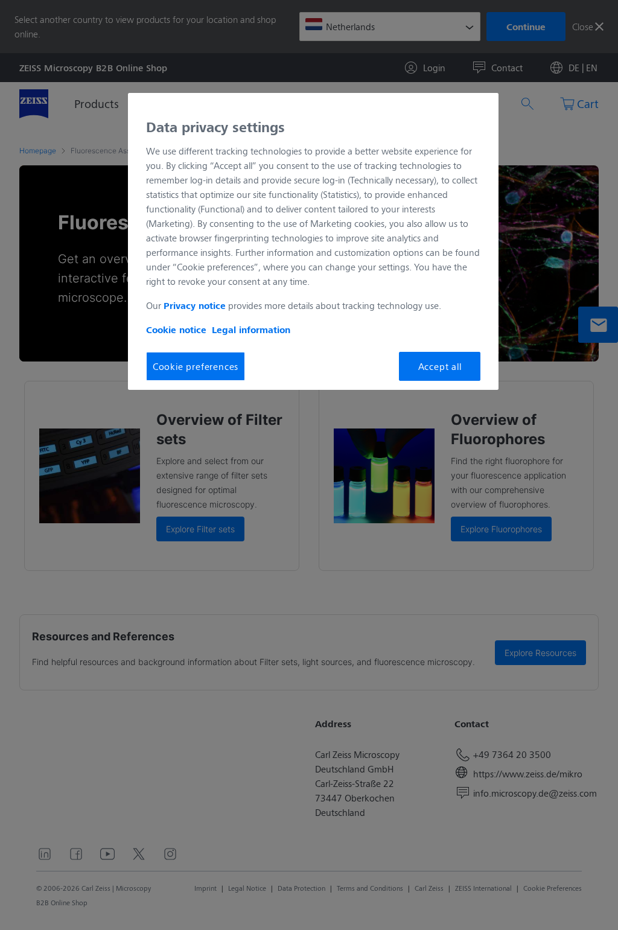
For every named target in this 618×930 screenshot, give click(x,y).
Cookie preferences (195, 366)
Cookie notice (176, 329)
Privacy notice (195, 305)
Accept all (440, 366)
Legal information (251, 329)
